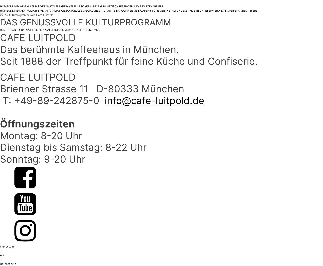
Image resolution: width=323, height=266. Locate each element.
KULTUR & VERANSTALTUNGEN (47, 6)
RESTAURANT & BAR (108, 10)
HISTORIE (153, 10)
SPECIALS (88, 10)
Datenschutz (8, 263)
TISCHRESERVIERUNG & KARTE (130, 6)
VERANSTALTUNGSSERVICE (177, 10)
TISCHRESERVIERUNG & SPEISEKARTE (220, 10)
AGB (2, 255)
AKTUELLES (74, 6)
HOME (4, 6)
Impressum (7, 246)
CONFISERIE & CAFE (134, 10)
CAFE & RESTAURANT (96, 6)
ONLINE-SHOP (17, 6)
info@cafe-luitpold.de (154, 100)
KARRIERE (157, 6)
